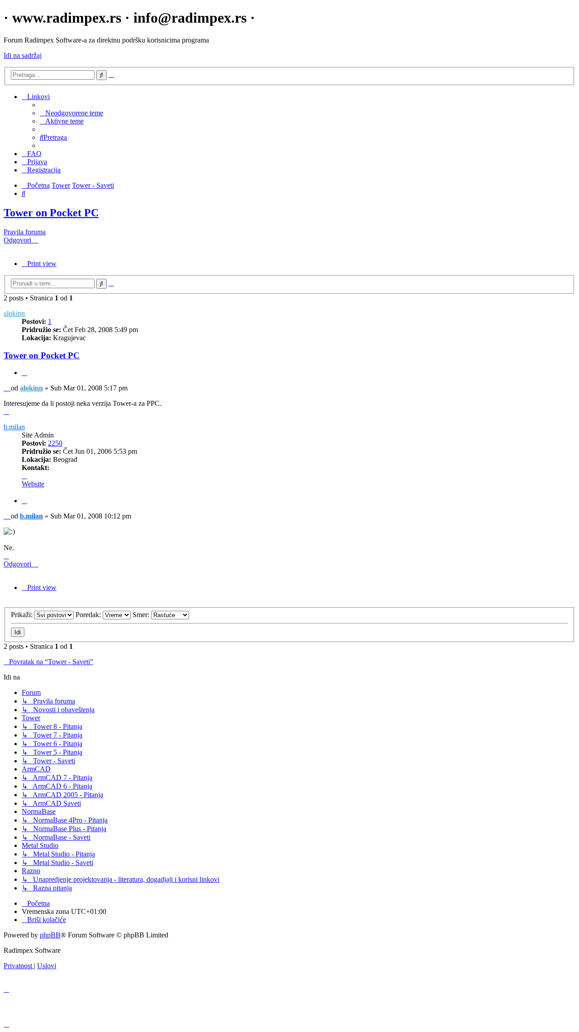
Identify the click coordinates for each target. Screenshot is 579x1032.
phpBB (50, 935)
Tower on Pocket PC (51, 213)
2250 (55, 443)
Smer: (142, 614)
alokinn (14, 313)
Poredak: (89, 614)
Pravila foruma (25, 232)
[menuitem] (71, 113)
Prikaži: (22, 614)
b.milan (14, 427)
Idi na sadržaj (23, 55)
